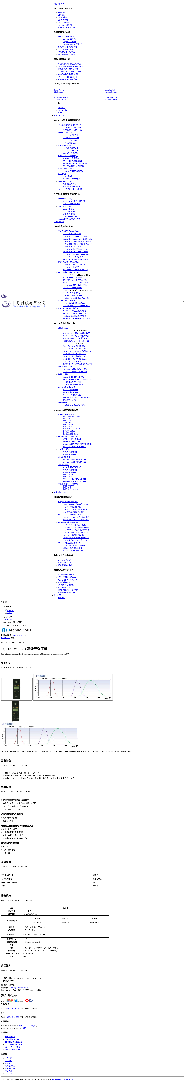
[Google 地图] (8, 1002)
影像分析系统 (10, 1037)
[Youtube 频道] (27, 1002)
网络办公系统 (10, 1066)
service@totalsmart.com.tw (19, 988)
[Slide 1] (17, 689)
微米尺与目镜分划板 (13, 1047)
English (33, 1026)
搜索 (2, 602)
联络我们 (8, 1061)
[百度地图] (12, 1002)
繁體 (21, 1026)
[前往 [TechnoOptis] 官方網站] (16, 633)
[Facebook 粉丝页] (31, 1002)
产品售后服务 (10, 1068)
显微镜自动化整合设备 (13, 1042)
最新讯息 (8, 1063)
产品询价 (8, 1071)
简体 (27, 1026)
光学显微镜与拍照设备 (13, 1044)
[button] (59, 4)
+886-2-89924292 (12, 1017)
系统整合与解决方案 (13, 1050)
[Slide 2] (73, 687)
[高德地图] (16, 1002)
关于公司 (8, 1058)
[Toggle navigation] (183, 301)
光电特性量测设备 (12, 1039)
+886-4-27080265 (12, 1008)
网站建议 (8, 1074)
